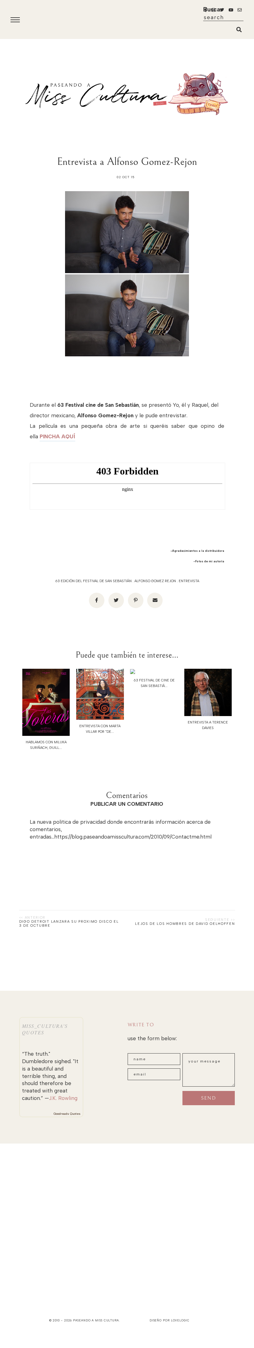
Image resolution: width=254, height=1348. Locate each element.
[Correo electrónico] (155, 600)
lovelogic (180, 1320)
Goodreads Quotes (67, 1114)
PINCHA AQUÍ (57, 436)
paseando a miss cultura (96, 1320)
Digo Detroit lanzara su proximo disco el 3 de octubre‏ (69, 924)
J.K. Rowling (63, 1098)
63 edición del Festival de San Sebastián (93, 581)
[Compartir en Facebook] (96, 600)
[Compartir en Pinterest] (135, 600)
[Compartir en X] (116, 600)
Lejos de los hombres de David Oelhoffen (185, 924)
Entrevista (189, 581)
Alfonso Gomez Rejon (155, 581)
